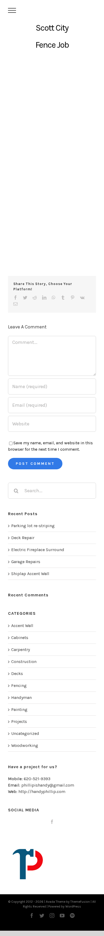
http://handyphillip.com (41, 791)
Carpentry (20, 649)
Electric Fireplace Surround (37, 549)
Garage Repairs (25, 561)
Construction (24, 661)
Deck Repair (22, 537)
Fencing (19, 685)
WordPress (73, 906)
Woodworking (24, 745)
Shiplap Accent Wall (30, 573)
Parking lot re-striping (33, 525)
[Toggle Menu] (12, 10)
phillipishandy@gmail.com (47, 785)
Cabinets (19, 637)
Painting (19, 709)
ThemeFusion (80, 902)
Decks (17, 673)
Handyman (21, 697)
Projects (19, 721)
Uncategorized (25, 733)
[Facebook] (52, 822)
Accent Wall (22, 625)
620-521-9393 (37, 778)
